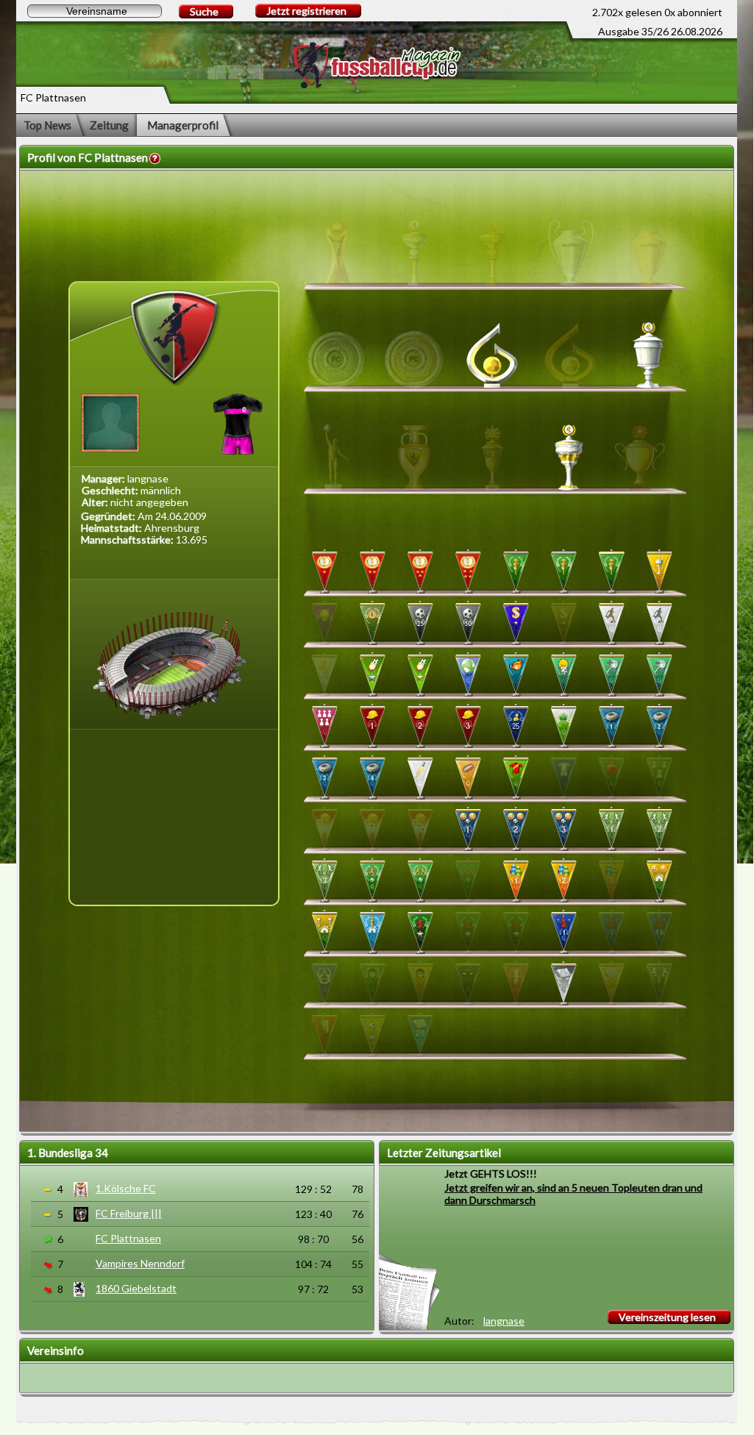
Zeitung (109, 125)
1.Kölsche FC (126, 1188)
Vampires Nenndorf (140, 1263)
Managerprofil (182, 125)
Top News (47, 125)
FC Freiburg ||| (129, 1213)
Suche (204, 11)
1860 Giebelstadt (136, 1288)
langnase (503, 1320)
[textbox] (94, 11)
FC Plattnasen (128, 1238)
